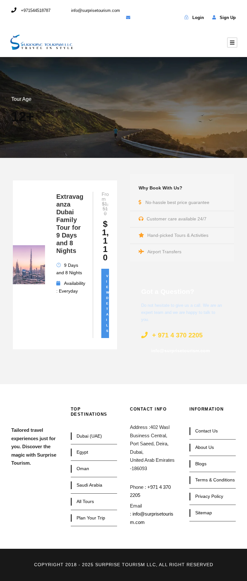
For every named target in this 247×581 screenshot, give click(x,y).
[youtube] (161, 17)
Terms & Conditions (215, 479)
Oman (83, 468)
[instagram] (172, 17)
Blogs (200, 463)
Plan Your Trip (91, 517)
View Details (107, 303)
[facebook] (139, 17)
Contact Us (206, 430)
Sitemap (203, 512)
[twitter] (150, 17)
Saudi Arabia (89, 485)
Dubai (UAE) (89, 436)
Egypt (82, 452)
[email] (128, 17)
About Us (204, 447)
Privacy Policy (209, 496)
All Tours (85, 501)
